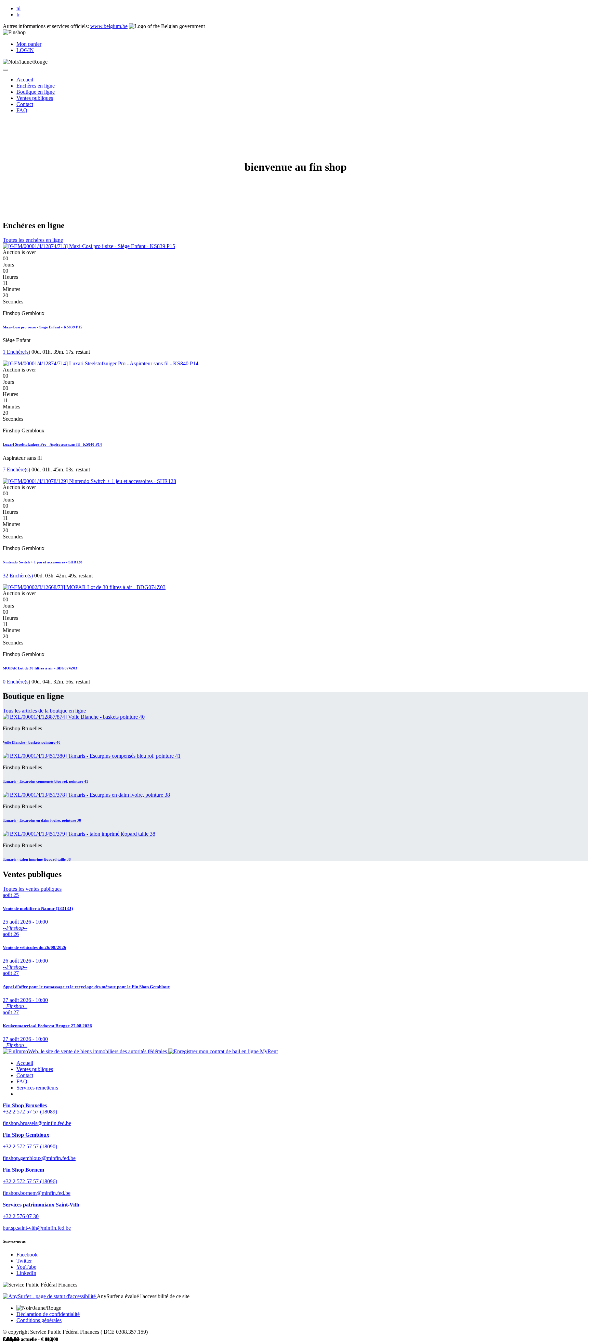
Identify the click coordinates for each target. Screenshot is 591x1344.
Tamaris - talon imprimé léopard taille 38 (37, 859)
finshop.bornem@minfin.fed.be (36, 1193)
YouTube (26, 1267)
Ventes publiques (34, 1069)
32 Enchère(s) (18, 575)
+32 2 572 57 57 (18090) (30, 1146)
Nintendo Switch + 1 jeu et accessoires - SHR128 (42, 562)
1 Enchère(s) (16, 352)
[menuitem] (24, 79)
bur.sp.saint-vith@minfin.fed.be (37, 1228)
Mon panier (28, 44)
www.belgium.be (109, 26)
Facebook (27, 1254)
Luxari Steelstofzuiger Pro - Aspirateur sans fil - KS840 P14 (52, 444)
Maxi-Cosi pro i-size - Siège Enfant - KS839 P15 (42, 327)
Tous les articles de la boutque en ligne (44, 711)
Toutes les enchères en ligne (33, 240)
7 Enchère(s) (16, 469)
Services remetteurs (37, 1088)
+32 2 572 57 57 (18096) (30, 1181)
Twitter (24, 1261)
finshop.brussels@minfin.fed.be (37, 1123)
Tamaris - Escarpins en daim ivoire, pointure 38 (42, 820)
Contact (24, 1075)
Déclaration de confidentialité (48, 1314)
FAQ (21, 1081)
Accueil (24, 1063)
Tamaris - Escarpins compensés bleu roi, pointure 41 (45, 781)
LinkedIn (26, 1273)
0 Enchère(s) (16, 681)
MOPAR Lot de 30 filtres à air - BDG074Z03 (40, 668)
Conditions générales (39, 1320)
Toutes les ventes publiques (32, 889)
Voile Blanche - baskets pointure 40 (32, 742)
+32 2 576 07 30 (21, 1216)
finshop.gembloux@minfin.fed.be (39, 1158)
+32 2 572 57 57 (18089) (30, 1111)
